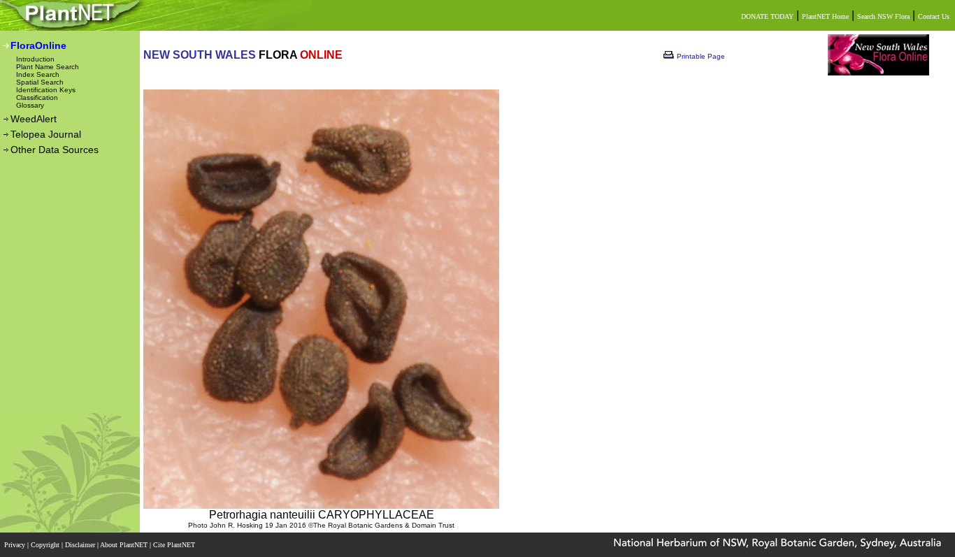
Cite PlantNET (175, 545)
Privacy (15, 545)
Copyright (46, 545)
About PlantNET (125, 545)
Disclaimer (81, 545)
